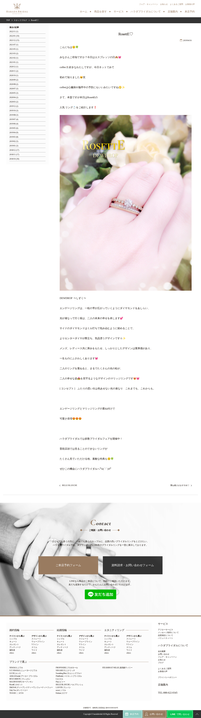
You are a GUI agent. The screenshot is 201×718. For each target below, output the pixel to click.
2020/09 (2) (13, 80)
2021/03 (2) (13, 54)
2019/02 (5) (13, 141)
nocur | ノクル (61, 690)
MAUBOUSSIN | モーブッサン (21, 682)
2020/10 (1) (13, 76)
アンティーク (15, 647)
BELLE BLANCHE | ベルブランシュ (69, 684)
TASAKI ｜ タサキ (16, 693)
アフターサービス (165, 630)
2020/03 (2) (13, 102)
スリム (34, 647)
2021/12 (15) (14, 40)
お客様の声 (190, 4)
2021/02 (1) (13, 58)
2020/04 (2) (13, 97)
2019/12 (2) (13, 106)
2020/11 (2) (13, 71)
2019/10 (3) (13, 111)
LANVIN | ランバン (63, 687)
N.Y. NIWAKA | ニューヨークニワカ (23, 670)
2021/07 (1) (13, 45)
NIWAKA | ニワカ (16, 668)
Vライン (35, 644)
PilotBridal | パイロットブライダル (69, 676)
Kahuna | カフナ (61, 693)
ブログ (161, 663)
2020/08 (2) (13, 84)
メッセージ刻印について (168, 632)
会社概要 (162, 651)
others (11, 653)
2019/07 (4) (13, 119)
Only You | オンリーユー (18, 690)
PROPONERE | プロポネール (67, 668)
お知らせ (164, 4)
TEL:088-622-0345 (167, 692)
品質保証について (165, 635)
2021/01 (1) (13, 62)
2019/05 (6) (13, 128)
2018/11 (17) (14, 155)
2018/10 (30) (14, 159)
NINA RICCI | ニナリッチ (65, 670)
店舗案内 (163, 684)
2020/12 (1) (13, 67)
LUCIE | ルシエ (15, 673)
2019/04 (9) (13, 133)
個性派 (12, 650)
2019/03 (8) (13, 137)
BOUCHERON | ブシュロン (19, 679)
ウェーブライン (38, 642)
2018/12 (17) (14, 150)
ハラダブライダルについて (173, 645)
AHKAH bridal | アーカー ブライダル (23, 676)
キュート (13, 642)
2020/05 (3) (13, 93)
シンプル (13, 639)
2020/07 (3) (13, 89)
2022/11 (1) (13, 32)
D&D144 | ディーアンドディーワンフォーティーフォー (31, 687)
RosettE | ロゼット (16, 684)
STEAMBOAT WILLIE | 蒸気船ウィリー (117, 668)
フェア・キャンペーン (148, 4)
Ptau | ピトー (60, 682)
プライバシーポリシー (167, 677)
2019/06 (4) (13, 124)
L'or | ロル (59, 679)
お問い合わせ (163, 654)
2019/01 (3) (13, 146)
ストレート (36, 639)
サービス (163, 624)
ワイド (34, 650)
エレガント (14, 644)
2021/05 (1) (13, 49)
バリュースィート (165, 638)
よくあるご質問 (176, 4)
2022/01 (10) (14, 36)
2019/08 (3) (13, 115)
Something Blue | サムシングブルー (69, 673)
